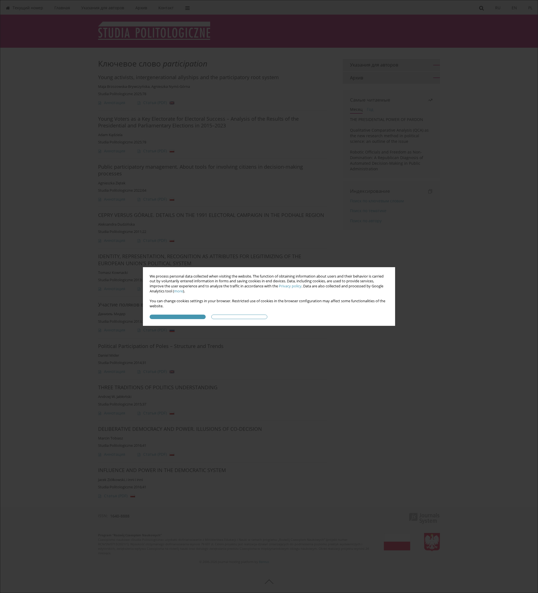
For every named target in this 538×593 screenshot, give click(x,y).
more (178, 291)
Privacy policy (290, 286)
